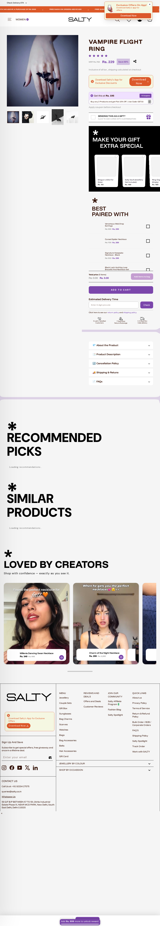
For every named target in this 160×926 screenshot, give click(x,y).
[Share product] (135, 61)
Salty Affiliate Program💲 (114, 703)
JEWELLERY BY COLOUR (72, 763)
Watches (63, 729)
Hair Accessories (67, 751)
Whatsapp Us (8, 796)
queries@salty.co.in (12, 791)
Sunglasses (65, 713)
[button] (99, 56)
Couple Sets (65, 703)
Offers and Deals (92, 701)
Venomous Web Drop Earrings (114, 225)
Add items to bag (142, 276)
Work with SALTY (141, 751)
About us (137, 697)
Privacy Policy (139, 703)
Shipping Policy (140, 735)
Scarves (63, 724)
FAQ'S (135, 730)
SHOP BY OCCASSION (71, 770)
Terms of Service (141, 708)
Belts (61, 745)
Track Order (138, 746)
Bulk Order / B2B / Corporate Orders (141, 723)
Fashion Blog (114, 709)
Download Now (139, 81)
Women (21, 19)
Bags (62, 735)
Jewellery (64, 697)
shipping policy (130, 312)
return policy (113, 312)
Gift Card (63, 756)
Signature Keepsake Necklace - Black (114, 254)
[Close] (150, 4)
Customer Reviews (93, 706)
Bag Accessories (67, 740)
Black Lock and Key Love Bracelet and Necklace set (117, 268)
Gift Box (63, 708)
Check (146, 305)
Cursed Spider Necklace (116, 239)
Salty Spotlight (115, 714)
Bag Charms (65, 719)
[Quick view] (61, 657)
